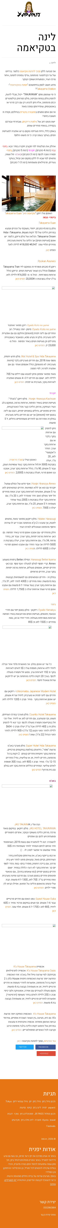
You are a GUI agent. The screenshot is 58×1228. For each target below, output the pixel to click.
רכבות (10, 1113)
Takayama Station (46, 89)
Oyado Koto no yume (44, 329)
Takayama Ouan (47, 223)
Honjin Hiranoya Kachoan (42, 399)
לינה (53, 62)
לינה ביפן (37, 1107)
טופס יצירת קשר (48, 1214)
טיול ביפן (37, 1101)
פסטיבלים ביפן (26, 1113)
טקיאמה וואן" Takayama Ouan (20, 213)
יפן (30, 1101)
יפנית (44, 1107)
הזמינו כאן (40, 345)
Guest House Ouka (46, 899)
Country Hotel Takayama (42, 714)
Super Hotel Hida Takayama (41, 746)
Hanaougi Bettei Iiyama (43, 560)
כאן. (19, 1041)
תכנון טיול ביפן (48, 1101)
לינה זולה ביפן (27, 1120)
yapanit (51, 1107)
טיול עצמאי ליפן (20, 1101)
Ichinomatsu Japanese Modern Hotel (36, 691)
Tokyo (9, 1101)
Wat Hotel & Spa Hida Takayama (38, 356)
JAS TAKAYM (21, 824)
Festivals (50, 1126)
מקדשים (16, 1120)
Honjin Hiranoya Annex (44, 484)
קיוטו (29, 1107)
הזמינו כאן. (20, 279)
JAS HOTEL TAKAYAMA (42, 828)
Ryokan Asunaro (47, 261)
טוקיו (16, 1113)
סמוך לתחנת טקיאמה (30, 71)
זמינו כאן (29, 548)
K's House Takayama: (44, 1014)
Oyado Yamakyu (47, 610)
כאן (47, 250)
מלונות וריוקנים (29, 122)
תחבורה (38, 1120)
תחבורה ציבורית (28, 112)
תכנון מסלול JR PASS (44, 1113)
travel (52, 1120)
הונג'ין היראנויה (16, 459)
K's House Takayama (24, 966)
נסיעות (23, 1107)
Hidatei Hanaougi (47, 519)
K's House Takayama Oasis (41, 970)
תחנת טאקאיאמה (18, 85)
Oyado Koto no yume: (38, 325)
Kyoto (46, 1120)
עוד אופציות (50, 1041)
